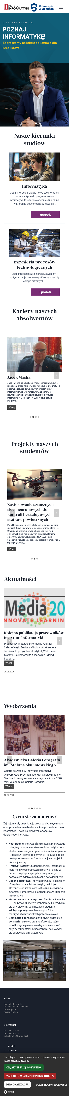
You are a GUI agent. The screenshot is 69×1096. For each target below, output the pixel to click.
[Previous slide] (12, 375)
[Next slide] (56, 375)
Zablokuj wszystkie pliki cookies (30, 1076)
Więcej (12, 408)
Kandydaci (12, 1050)
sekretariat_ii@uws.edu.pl (16, 1036)
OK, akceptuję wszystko (23, 1067)
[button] (33, 123)
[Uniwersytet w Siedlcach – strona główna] (9, 1092)
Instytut (11, 1046)
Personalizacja (17, 1084)
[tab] (30, 417)
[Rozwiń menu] (61, 7)
